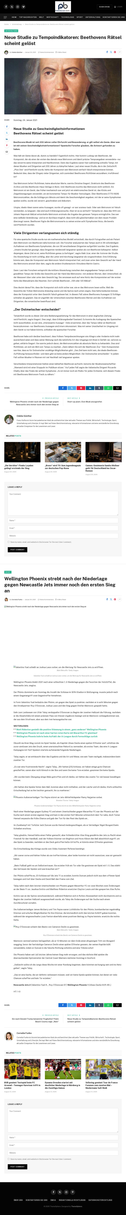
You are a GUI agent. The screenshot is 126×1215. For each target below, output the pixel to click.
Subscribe (104, 7)
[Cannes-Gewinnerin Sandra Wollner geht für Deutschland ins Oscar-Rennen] (104, 452)
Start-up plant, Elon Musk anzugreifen (84, 402)
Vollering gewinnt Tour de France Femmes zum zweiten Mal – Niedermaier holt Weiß (102, 1085)
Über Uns (18, 1200)
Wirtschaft (53, 17)
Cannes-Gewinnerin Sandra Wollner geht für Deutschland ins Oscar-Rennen (102, 468)
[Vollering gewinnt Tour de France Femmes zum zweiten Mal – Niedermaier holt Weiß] (104, 1069)
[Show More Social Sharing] (120, 52)
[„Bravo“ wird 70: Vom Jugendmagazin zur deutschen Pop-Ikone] (63, 452)
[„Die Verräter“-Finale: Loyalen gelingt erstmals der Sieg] (22, 452)
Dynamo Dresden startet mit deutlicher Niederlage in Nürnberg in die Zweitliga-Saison (62, 1085)
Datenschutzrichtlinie (100, 1200)
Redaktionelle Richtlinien (72, 1200)
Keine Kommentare (47, 52)
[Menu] (5, 17)
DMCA (53, 1200)
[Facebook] (6, 126)
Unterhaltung (93, 17)
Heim (14, 17)
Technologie (67, 17)
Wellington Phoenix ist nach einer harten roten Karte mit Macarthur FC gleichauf (56, 733)
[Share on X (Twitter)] (111, 52)
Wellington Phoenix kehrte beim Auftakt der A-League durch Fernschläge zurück (57, 736)
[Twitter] (6, 132)
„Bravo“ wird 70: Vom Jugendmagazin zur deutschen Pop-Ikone (63, 466)
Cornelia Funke (17, 599)
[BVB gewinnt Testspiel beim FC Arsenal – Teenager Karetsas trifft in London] (22, 1069)
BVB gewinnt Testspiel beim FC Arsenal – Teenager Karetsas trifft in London (22, 1085)
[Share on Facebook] (107, 52)
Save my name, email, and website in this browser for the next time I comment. (40, 542)
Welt (41, 17)
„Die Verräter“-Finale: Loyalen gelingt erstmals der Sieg (18, 466)
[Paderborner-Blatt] (63, 7)
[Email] (6, 151)
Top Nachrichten (28, 17)
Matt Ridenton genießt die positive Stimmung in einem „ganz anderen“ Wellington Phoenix (61, 729)
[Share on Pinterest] (115, 52)
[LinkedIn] (6, 139)
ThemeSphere (76, 1206)
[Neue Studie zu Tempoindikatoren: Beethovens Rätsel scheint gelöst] (63, 86)
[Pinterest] (6, 145)
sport (7, 572)
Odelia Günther (17, 52)
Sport (80, 17)
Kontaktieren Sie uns (114, 17)
